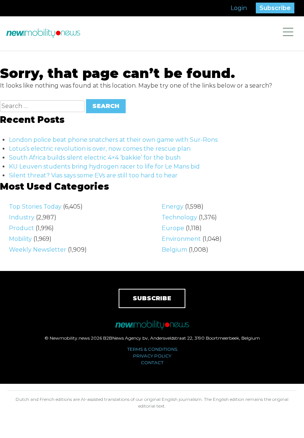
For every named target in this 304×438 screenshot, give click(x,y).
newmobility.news (43, 33)
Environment (181, 238)
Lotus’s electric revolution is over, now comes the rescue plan (100, 148)
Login (239, 8)
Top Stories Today (35, 206)
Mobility (20, 238)
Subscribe (275, 8)
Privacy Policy (152, 356)
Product (21, 228)
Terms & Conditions (152, 349)
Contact (152, 362)
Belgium (174, 249)
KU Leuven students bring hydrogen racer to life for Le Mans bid (104, 166)
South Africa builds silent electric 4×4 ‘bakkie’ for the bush (95, 157)
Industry (21, 217)
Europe (173, 228)
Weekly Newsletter (37, 249)
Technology (179, 217)
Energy (173, 206)
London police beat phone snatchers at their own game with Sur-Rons (113, 139)
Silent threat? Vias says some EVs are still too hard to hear (93, 175)
